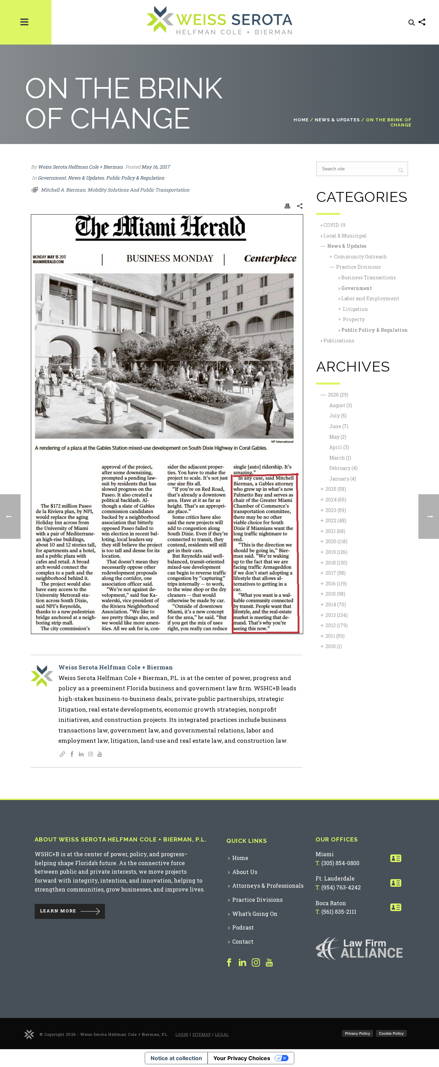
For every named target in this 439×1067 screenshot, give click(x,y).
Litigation (355, 309)
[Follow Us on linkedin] (242, 962)
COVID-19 (334, 225)
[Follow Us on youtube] (269, 962)
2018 (336, 562)
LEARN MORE (58, 911)
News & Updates (337, 119)
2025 (335, 489)
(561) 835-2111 (338, 911)
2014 (335, 604)
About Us (244, 871)
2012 (336, 625)
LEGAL (222, 1034)
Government (52, 177)
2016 (336, 583)
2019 (336, 552)
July (338, 415)
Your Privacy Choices (241, 1058)
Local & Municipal (345, 235)
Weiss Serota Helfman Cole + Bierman (80, 166)
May (337, 437)
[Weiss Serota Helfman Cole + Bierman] (29, 1033)
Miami (325, 854)
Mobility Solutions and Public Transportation (138, 189)
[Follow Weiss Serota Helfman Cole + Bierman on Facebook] (72, 755)
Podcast (243, 927)
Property (354, 319)
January (342, 478)
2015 (335, 594)
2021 (335, 531)
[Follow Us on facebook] (229, 962)
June (338, 426)
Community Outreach (360, 256)
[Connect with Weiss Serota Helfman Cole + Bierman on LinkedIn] (81, 755)
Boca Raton (331, 903)
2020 (336, 541)
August (340, 405)
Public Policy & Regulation (135, 177)
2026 (338, 394)
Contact (242, 941)
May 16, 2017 (155, 166)
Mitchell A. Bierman (63, 189)
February (343, 468)
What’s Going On (254, 913)
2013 (336, 615)
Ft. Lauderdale (335, 878)
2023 (335, 510)
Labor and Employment (370, 298)
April (339, 447)
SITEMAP (201, 1034)
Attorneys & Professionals (268, 885)
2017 (335, 573)
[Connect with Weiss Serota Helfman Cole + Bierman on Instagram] (90, 755)
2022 (335, 520)
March (340, 457)
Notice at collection (176, 1058)
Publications (338, 340)
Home (301, 119)
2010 (333, 646)
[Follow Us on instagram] (256, 962)
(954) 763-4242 (341, 887)
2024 (335, 499)
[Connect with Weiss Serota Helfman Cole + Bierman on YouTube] (99, 755)
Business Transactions (368, 277)
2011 (335, 636)
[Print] (287, 206)
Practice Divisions (358, 267)
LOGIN (182, 1034)
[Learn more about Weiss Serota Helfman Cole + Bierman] (62, 755)
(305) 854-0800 (340, 862)
